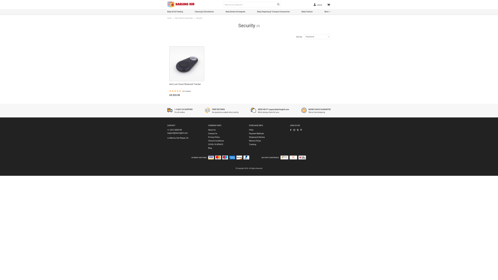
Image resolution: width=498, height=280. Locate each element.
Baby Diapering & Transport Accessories (273, 11)
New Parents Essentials (184, 18)
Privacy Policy (214, 137)
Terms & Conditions (216, 140)
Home (169, 18)
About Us (212, 130)
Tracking (252, 144)
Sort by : (299, 37)
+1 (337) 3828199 (174, 130)
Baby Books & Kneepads (235, 11)
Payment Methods (256, 133)
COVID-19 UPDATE (215, 144)
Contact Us (212, 133)
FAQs (251, 130)
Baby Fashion (307, 11)
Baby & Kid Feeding (175, 11)
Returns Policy (255, 140)
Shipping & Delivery (257, 137)
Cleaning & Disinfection (204, 11)
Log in (319, 5)
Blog (210, 148)
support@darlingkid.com (177, 133)
